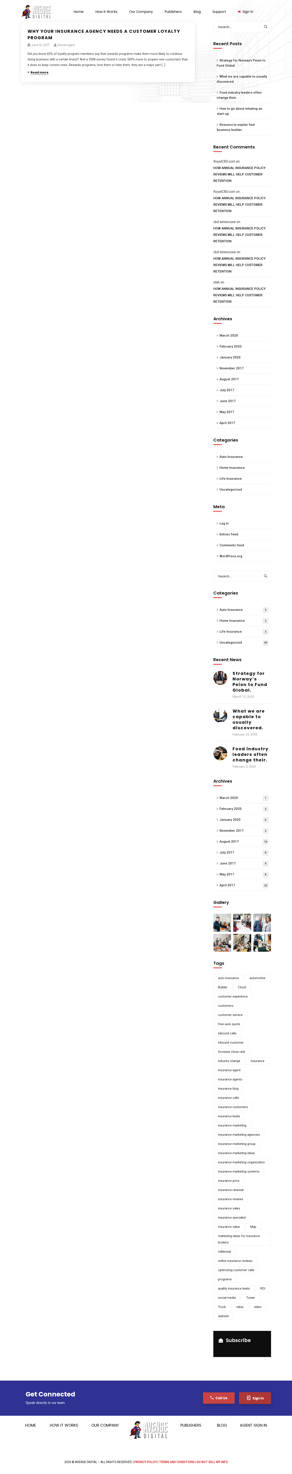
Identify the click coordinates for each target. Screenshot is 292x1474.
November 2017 (232, 368)
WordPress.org (231, 556)
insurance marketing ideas (236, 1153)
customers (225, 1006)
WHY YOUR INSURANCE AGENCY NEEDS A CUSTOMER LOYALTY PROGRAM (104, 34)
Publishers (190, 1425)
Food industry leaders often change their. (239, 95)
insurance (257, 1061)
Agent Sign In (253, 1425)
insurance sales (229, 1208)
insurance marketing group (236, 1144)
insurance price (228, 1181)
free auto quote (229, 1024)
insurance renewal (230, 1190)
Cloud (242, 987)
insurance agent (229, 1070)
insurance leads (229, 1116)
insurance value (229, 1227)
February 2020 (231, 346)
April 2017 (227, 423)
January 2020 (230, 357)
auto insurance (228, 978)
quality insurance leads (234, 1288)
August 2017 (229, 379)
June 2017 (228, 401)
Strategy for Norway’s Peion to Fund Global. (241, 62)
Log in (224, 523)
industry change (229, 1061)
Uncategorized (231, 489)
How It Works (64, 1425)
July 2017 (227, 390)
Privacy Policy (145, 1462)
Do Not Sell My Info (212, 1462)
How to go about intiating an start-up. (239, 111)
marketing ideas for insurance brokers (239, 1239)
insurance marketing (232, 1125)
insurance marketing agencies (239, 1135)
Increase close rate (231, 1052)
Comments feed (232, 545)
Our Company (105, 1425)
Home (30, 1425)
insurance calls (228, 1098)
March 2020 (229, 335)
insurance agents (230, 1079)
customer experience (233, 996)
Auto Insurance (231, 457)
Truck (222, 1307)
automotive (257, 978)
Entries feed (229, 534)
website (223, 1316)
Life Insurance (231, 479)
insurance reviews (230, 1199)
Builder (222, 987)
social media (227, 1298)
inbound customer (231, 1042)
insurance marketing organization (241, 1162)
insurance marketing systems (239, 1171)
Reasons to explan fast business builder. (236, 127)
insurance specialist (232, 1217)
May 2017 (227, 412)
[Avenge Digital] (36, 12)
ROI (262, 1288)
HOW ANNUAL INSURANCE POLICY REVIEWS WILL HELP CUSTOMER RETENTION (239, 174)
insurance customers (233, 1107)
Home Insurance (232, 468)
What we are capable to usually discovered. (242, 79)
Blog (222, 1425)
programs (225, 1279)
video (257, 1307)
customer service (230, 1015)
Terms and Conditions (177, 1462)
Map (253, 1227)
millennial (224, 1252)
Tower (250, 1298)
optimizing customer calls (236, 1270)
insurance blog (228, 1089)
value (239, 1307)
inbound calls (227, 1033)
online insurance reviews (235, 1261)
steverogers (66, 45)
